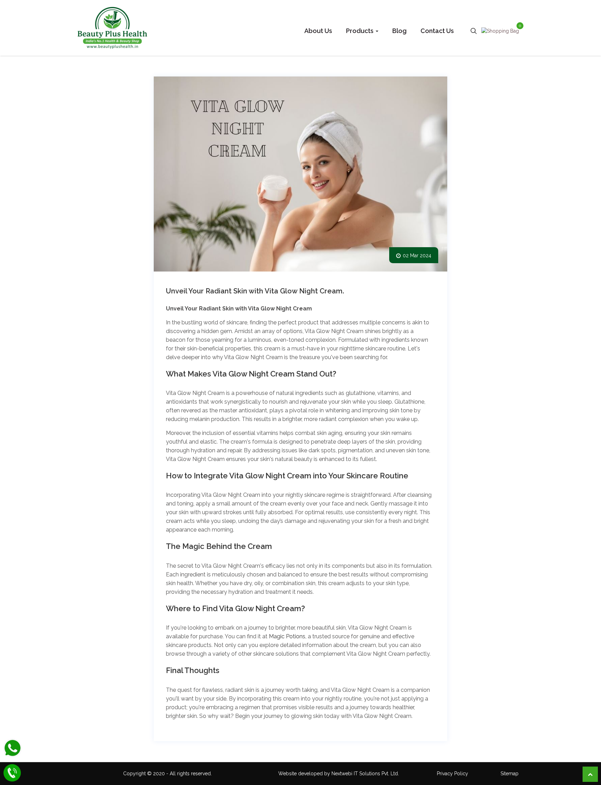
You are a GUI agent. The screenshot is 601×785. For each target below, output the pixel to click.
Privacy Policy (452, 773)
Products (360, 30)
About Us (318, 30)
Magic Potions (287, 636)
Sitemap (509, 773)
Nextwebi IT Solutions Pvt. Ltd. (365, 773)
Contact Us (437, 30)
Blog (399, 30)
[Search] (474, 30)
